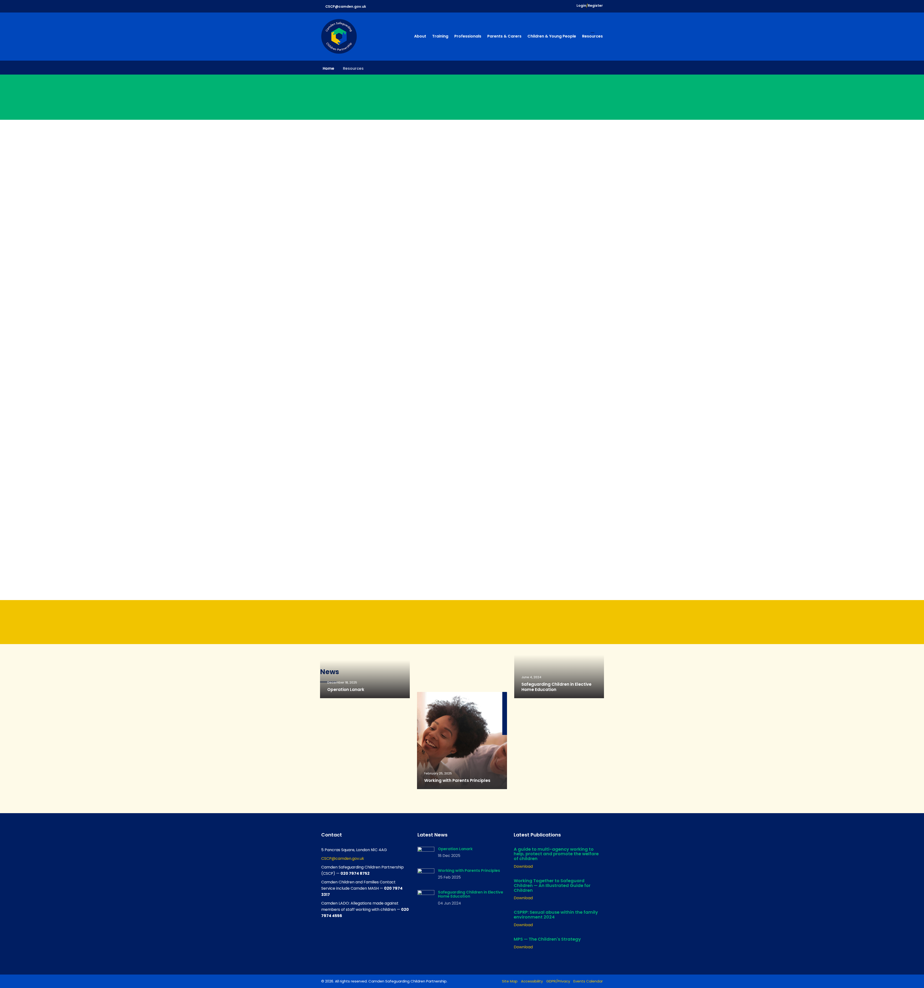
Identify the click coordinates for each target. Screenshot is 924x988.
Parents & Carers (504, 36)
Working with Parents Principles (457, 780)
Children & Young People (551, 36)
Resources (592, 36)
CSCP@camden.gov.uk (345, 6)
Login (581, 5)
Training (440, 36)
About (420, 36)
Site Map (510, 981)
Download (523, 866)
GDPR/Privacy (558, 981)
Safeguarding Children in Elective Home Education (556, 686)
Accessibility (532, 981)
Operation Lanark (345, 689)
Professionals (467, 36)
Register (595, 5)
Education (436, 703)
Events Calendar (588, 981)
